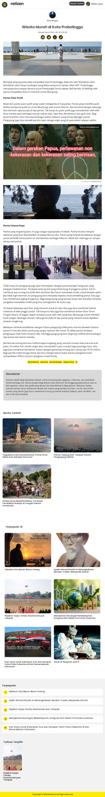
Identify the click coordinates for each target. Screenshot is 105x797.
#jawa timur (68, 362)
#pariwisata (33, 362)
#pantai (44, 362)
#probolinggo (55, 362)
